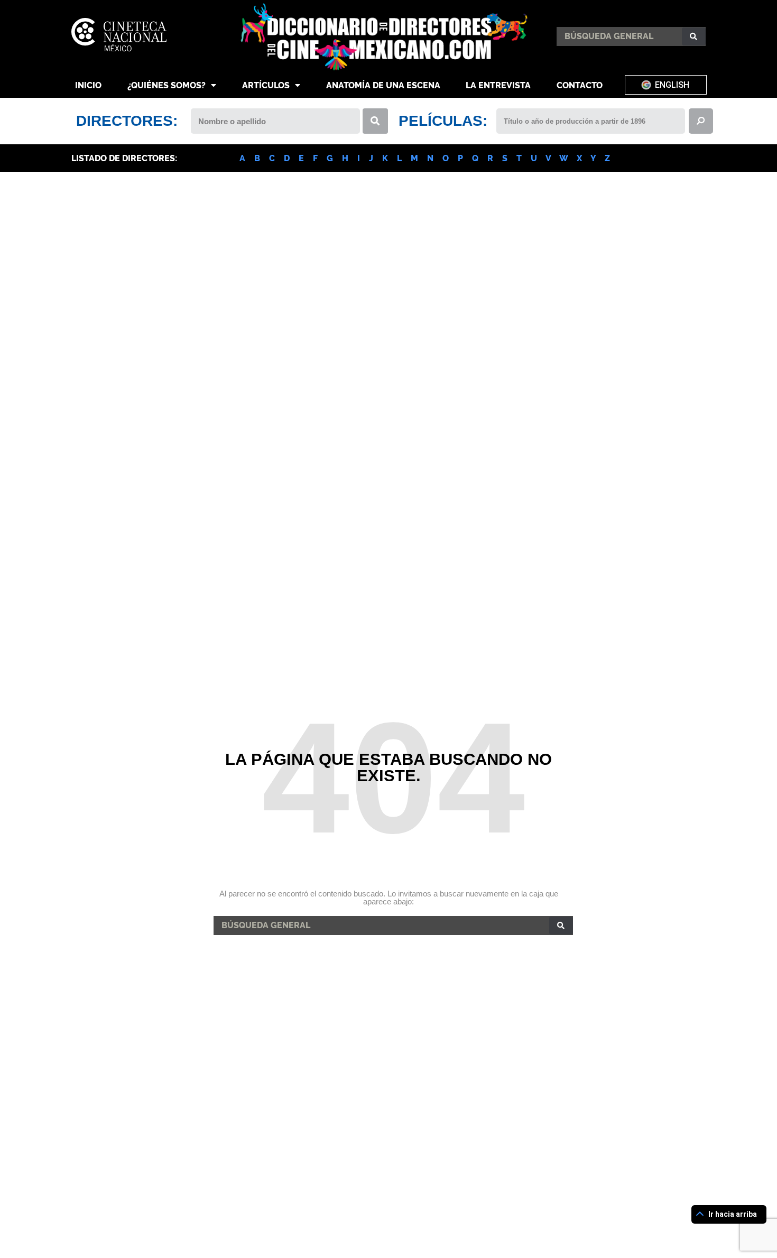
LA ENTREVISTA (498, 85)
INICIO (88, 85)
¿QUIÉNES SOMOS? (166, 85)
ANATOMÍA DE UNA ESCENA (383, 85)
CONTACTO (580, 85)
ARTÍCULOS (266, 85)
